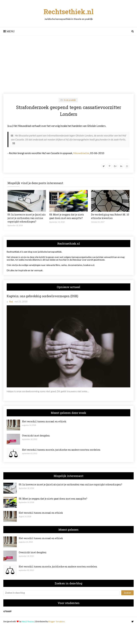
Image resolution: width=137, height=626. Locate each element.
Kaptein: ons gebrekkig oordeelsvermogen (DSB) (42, 296)
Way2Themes (28, 621)
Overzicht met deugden (36, 435)
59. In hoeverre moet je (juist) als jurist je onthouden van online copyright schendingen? (27, 218)
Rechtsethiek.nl (69, 11)
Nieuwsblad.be (81, 153)
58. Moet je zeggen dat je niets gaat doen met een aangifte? (53, 498)
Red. (11, 301)
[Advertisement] (68, 64)
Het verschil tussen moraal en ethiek (44, 421)
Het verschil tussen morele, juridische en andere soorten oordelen (61, 449)
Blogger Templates (56, 621)
